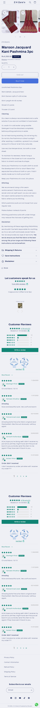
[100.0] (14, 362)
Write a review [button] (20, 350)
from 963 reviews (18, 284)
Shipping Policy (9, 672)
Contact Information (11, 662)
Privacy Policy (9, 657)
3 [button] (20, 476)
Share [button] (6, 268)
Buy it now (20, 81)
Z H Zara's (16, 706)
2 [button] (17, 476)
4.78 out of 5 (25, 328)
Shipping (4, 59)
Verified (19, 369)
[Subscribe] (31, 690)
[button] (4, 2)
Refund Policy (9, 667)
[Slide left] (15, 37)
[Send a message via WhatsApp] (36, 704)
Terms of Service (10, 676)
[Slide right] (24, 37)
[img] (20, 281)
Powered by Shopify (26, 706)
